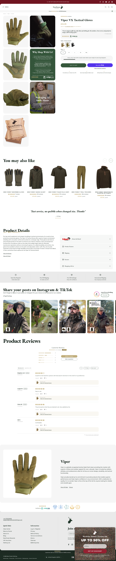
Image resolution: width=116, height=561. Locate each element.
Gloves (12, 13)
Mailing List (6, 542)
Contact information (33, 558)
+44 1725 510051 (7, 518)
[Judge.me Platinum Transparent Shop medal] (66, 507)
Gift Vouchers (7, 540)
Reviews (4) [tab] (21, 368)
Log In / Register (35, 529)
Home (4, 13)
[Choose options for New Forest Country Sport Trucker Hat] (64, 329)
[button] (64, 16)
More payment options (100, 68)
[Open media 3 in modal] (16, 64)
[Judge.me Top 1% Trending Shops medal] (78, 507)
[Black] (73, 44)
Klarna (32, 538)
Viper (8, 13)
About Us (6, 533)
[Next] (108, 316)
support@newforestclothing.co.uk (12, 520)
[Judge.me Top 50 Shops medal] (72, 507)
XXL (86, 52)
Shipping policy (25, 558)
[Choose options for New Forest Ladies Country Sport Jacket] (8, 329)
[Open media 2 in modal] (42, 31)
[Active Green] (68, 44)
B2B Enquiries (35, 542)
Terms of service (18, 558)
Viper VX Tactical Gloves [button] (45, 383)
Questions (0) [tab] (28, 368)
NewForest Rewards (9, 538)
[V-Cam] (63, 44)
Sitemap (33, 540)
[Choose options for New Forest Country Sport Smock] (68, 329)
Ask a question (69, 359)
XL (80, 52)
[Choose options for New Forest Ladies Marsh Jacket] (92, 329)
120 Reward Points (69, 26)
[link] (13, 177)
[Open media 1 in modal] (16, 31)
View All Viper (64, 487)
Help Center (6, 529)
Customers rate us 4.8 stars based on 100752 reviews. (58, 552)
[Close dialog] (114, 529)
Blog (4, 535)
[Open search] (81, 368)
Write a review (69, 356)
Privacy (33, 531)
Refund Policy (35, 533)
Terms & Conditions (36, 535)
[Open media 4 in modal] (16, 97)
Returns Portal (7, 531)
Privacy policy (11, 558)
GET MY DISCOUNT (95, 551)
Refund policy (5, 558)
